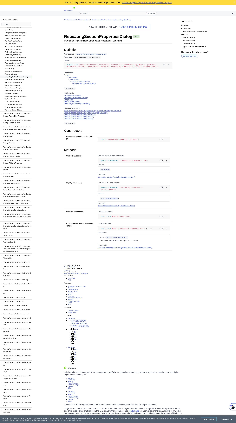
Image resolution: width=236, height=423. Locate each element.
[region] (118, 419)
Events (70, 303)
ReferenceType (10, 68)
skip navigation (68, 10)
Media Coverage (73, 385)
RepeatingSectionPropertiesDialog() (195, 31)
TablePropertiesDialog (12, 101)
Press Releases (73, 383)
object (68, 75)
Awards (70, 381)
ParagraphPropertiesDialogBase (15, 32)
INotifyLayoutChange (72, 102)
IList (102, 198)
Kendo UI (67, 270)
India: (79, 323)
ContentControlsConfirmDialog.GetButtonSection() (116, 177)
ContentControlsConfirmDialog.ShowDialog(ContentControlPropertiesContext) (92, 111)
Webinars (71, 296)
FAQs (69, 304)
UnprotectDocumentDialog (13, 107)
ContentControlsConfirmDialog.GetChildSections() (116, 206)
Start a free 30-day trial (134, 26)
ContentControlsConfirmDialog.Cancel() (78, 119)
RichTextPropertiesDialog (13, 82)
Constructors (73, 130)
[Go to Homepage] (74, 10)
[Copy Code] (169, 65)
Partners (70, 299)
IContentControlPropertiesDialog (76, 98)
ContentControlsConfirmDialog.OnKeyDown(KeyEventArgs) (86, 113)
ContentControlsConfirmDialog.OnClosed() (80, 115)
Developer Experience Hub (77, 286)
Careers (70, 386)
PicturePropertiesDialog (13, 38)
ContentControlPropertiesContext (117, 237)
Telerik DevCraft (69, 267)
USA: (78, 320)
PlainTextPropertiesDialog (13, 41)
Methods (70, 150)
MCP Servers (68, 273)
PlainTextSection (10, 44)
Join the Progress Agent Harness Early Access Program (147, 2)
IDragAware (68, 100)
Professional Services (75, 298)
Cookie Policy (8, 420)
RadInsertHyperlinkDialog (13, 52)
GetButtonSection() (74, 156)
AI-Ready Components (80, 273)
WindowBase (72, 77)
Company (71, 378)
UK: (78, 322)
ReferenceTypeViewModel (13, 71)
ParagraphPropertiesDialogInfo (15, 35)
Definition (70, 49)
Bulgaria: (79, 325)
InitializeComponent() (75, 212)
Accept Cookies (209, 419)
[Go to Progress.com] (70, 369)
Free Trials (71, 278)
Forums (70, 293)
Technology (71, 380)
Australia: (80, 327)
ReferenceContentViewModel (14, 63)
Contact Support (190, 56)
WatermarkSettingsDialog (13, 110)
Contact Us (71, 318)
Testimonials (72, 312)
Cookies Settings (226, 419)
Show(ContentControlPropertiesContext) (195, 47)
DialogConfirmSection (111, 198)
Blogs (70, 294)
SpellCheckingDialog (12, 93)
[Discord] (72, 344)
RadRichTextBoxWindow (13, 60)
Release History (73, 291)
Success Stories (73, 311)
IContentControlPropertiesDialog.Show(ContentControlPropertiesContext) (125, 248)
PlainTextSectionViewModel (14, 46)
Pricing (70, 280)
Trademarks (134, 411)
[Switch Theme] (232, 13)
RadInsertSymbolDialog (13, 55)
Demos (70, 288)
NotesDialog (9, 30)
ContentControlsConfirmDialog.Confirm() (79, 117)
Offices (70, 388)
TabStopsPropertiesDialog (13, 104)
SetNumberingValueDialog (13, 90)
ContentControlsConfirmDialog (84, 83)
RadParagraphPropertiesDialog (15, 57)
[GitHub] (72, 342)
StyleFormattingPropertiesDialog (15, 96)
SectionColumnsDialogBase (14, 88)
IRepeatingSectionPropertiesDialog (77, 104)
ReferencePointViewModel (13, 66)
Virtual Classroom (73, 301)
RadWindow (74, 79)
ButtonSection (105, 169)
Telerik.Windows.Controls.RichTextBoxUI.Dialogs (91, 20)
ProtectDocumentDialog (13, 49)
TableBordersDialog (11, 99)
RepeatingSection (11, 74)
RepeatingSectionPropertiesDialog (16, 77)
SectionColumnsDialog (12, 85)
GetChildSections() (74, 183)
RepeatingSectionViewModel (14, 79)
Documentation (73, 289)
